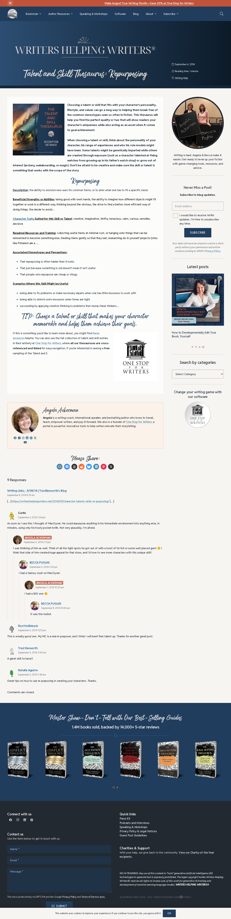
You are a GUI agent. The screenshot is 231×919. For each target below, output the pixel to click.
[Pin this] (103, 467)
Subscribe (198, 232)
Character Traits (23, 218)
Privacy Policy (69, 896)
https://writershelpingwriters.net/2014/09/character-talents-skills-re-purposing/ (60, 501)
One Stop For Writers (48, 343)
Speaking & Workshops (133, 827)
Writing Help (181, 78)
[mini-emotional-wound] (96, 760)
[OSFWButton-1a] (198, 415)
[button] (40, 14)
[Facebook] (10, 819)
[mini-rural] (171, 760)
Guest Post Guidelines (133, 835)
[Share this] (67, 467)
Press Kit (125, 818)
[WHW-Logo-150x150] (12, 13)
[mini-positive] (209, 760)
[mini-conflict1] (21, 760)
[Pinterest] (31, 819)
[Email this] (59, 467)
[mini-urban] (134, 760)
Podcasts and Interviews (134, 823)
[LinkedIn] (24, 819)
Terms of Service (90, 896)
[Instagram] (17, 819)
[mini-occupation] (59, 760)
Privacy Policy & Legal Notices (138, 831)
